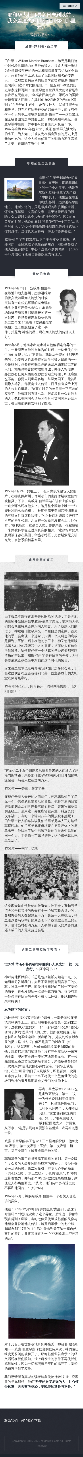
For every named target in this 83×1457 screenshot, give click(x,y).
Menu (72, 6)
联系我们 (11, 1420)
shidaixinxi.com (50, 1441)
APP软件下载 (31, 1420)
